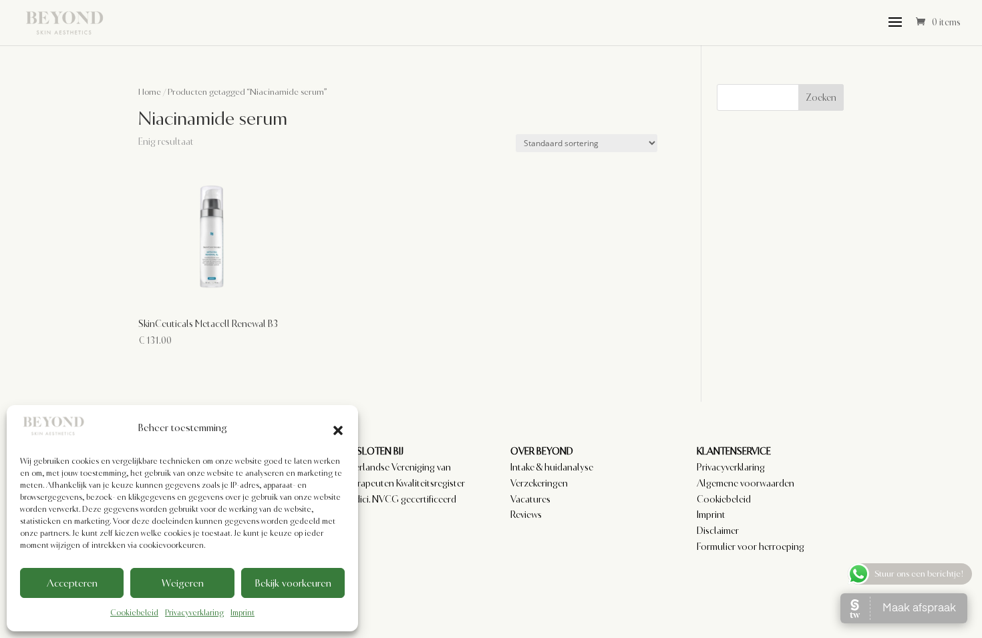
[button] (338, 428)
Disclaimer (718, 530)
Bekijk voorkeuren (293, 583)
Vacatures (530, 499)
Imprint (242, 612)
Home (149, 92)
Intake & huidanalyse (551, 467)
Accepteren (72, 583)
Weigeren (183, 583)
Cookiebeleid (134, 612)
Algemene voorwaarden (745, 483)
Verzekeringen (539, 483)
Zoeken (821, 97)
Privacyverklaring (194, 612)
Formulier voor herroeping (750, 546)
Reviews (526, 514)
